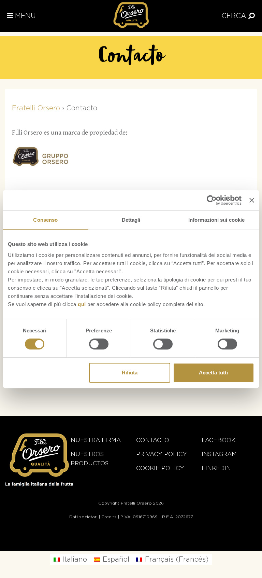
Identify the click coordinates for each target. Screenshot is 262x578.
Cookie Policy (160, 468)
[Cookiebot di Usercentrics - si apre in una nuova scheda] (212, 200)
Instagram (219, 454)
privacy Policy (161, 454)
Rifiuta (129, 372)
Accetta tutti (213, 372)
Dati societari (83, 517)
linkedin (216, 468)
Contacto (152, 440)
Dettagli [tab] (131, 220)
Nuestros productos (89, 458)
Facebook (218, 440)
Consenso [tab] (45, 220)
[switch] (98, 344)
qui (82, 304)
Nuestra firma (96, 440)
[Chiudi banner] (251, 200)
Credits (109, 517)
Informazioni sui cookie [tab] (216, 220)
